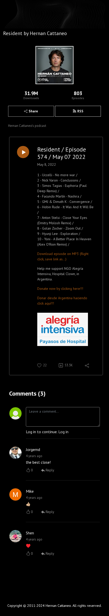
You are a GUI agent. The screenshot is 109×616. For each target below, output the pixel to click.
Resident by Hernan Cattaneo (35, 33)
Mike (30, 491)
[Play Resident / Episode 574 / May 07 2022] (23, 152)
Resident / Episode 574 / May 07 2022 (61, 153)
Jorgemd (33, 449)
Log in (63, 431)
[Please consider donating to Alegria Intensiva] (62, 329)
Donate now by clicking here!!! (60, 288)
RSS (80, 111)
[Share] (87, 365)
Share (33, 111)
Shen (30, 532)
